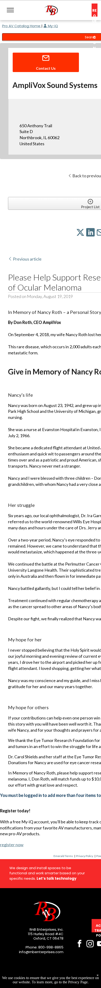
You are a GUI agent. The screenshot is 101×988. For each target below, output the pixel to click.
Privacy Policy (84, 856)
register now (11, 844)
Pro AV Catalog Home (21, 25)
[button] (10, 10)
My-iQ (52, 25)
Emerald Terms (63, 856)
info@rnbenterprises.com (41, 951)
